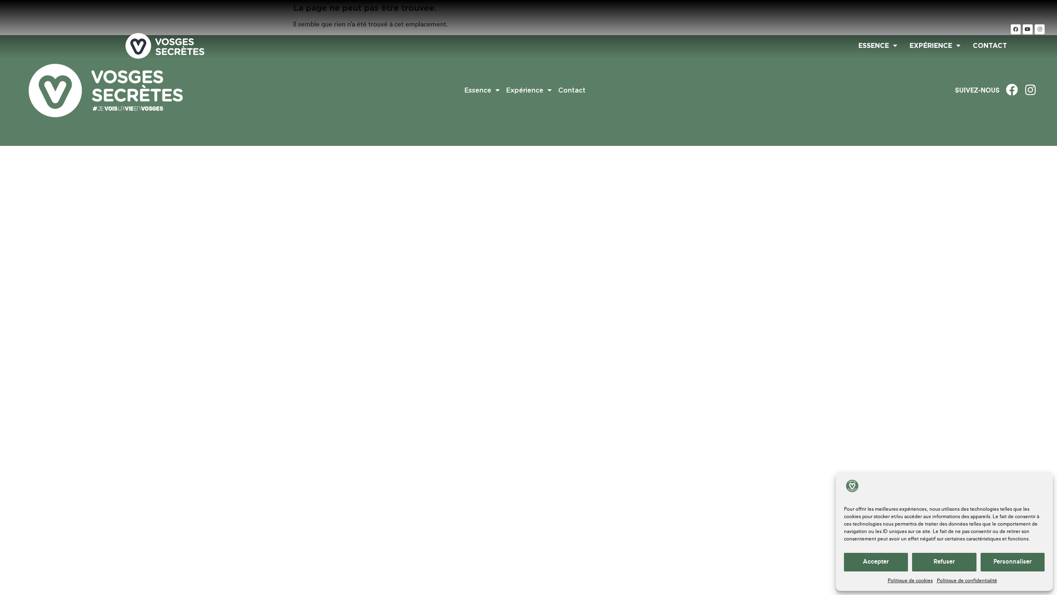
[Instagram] (1040, 29)
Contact (990, 46)
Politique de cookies (910, 580)
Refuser (944, 562)
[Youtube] (1028, 29)
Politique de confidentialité (967, 580)
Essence (873, 46)
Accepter (876, 562)
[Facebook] (1016, 29)
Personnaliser (1012, 562)
